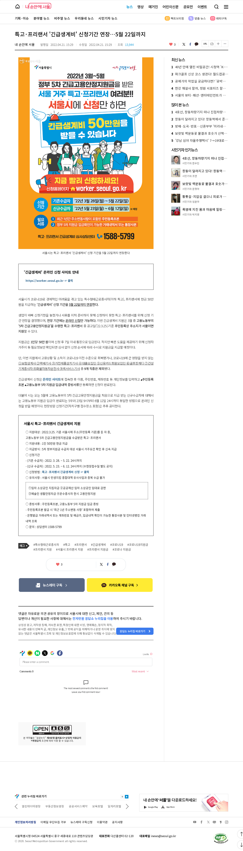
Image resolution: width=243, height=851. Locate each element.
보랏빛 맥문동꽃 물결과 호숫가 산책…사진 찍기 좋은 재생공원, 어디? (199, 133)
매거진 (153, 6)
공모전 (188, 6)
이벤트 (202, 6)
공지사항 (117, 822)
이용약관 (102, 822)
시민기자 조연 (189, 176)
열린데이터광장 (31, 806)
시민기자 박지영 (190, 214)
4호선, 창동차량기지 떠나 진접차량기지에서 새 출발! (199, 112)
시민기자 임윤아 (190, 201)
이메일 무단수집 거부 (53, 822)
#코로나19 (116, 544)
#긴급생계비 (98, 544)
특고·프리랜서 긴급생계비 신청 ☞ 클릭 (65, 472)
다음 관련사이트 (127, 806)
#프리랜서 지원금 (97, 549)
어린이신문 (171, 6)
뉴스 (129, 6)
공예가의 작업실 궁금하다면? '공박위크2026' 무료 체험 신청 (199, 81)
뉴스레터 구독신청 (81, 822)
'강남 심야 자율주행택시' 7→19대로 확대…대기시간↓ (199, 140)
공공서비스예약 (78, 806)
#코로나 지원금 (122, 549)
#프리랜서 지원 (42, 549)
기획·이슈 (22, 18)
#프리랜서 (81, 544)
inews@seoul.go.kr (163, 836)
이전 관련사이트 (16, 806)
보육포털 (97, 806)
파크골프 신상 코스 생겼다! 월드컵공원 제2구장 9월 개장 (199, 74)
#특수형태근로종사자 (46, 544)
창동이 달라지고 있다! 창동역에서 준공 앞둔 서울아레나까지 (199, 119)
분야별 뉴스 (41, 18)
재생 (126, 796)
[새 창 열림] (220, 834)
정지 (122, 796)
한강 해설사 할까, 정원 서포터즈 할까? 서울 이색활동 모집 (199, 88)
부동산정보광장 (54, 806)
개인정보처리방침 (25, 822)
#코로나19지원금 (137, 544)
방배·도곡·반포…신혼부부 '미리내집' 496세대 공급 (199, 126)
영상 (140, 6)
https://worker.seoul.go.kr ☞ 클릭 (49, 280)
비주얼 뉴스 (62, 18)
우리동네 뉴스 (84, 18)
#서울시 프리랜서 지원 (69, 549)
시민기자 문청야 (190, 189)
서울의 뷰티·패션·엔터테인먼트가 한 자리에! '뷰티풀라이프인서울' (199, 95)
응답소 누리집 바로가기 (132, 631)
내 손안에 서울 (38, 6)
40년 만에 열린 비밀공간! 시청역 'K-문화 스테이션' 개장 (199, 67)
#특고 (66, 544)
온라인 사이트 (52, 379)
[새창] (51, 585)
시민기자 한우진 (190, 163)
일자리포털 (114, 806)
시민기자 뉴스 (107, 18)
